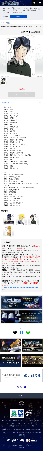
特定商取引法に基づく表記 (26, 432)
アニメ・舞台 (10, 423)
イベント (31, 423)
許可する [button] (18, 16)
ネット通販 (31, 426)
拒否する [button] (6, 16)
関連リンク (21, 387)
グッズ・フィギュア (22, 423)
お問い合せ (22, 435)
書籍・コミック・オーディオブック (29, 420)
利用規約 (38, 432)
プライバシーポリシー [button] (18, 12)
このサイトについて (6, 429)
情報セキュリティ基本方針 (10, 432)
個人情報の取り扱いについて (34, 429)
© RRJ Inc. (21, 447)
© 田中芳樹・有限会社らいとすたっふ (21, 445)
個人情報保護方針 (19, 429)
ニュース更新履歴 (13, 420)
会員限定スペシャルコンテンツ (17, 426)
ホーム (4, 420)
